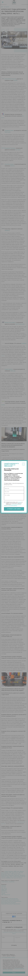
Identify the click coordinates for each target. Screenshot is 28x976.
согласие (19, 502)
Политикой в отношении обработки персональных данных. (12, 505)
